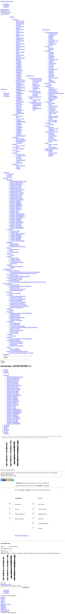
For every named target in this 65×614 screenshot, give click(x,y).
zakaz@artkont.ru (5, 13)
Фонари (15, 153)
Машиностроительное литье (15, 277)
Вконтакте (6, 5)
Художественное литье (35, 78)
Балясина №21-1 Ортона (16, 194)
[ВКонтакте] (2, 480)
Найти (5, 357)
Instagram (6, 6)
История (6, 94)
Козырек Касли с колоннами (20, 142)
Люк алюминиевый (52, 146)
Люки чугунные (53, 144)
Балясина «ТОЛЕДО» (19, 78)
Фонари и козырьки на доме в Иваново (53, 129)
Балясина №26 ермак (15, 187)
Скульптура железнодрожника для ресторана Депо (53, 112)
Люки (47, 143)
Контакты (61, 93)
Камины (47, 83)
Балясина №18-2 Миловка (20, 58)
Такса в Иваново (53, 106)
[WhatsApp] (8, 480)
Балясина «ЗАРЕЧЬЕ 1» (20, 109)
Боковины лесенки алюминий (51, 73)
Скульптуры (48, 101)
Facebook (6, 4)
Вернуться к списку (6, 584)
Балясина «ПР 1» (20, 82)
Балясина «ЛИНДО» (19, 64)
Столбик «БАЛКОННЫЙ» (21, 135)
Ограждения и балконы (51, 131)
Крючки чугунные (51, 38)
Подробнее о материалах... (22, 535)
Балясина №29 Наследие (20, 24)
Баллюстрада (52, 138)
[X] (4, 480)
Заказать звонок (5, 9)
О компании (6, 92)
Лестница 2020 (20, 148)
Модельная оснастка (34, 91)
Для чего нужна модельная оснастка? (36, 94)
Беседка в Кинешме (51, 48)
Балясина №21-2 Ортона (16, 192)
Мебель (15, 144)
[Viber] (6, 480)
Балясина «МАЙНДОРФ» (20, 84)
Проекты (3, 598)
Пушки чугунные (53, 116)
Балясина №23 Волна (16, 191)
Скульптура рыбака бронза (52, 108)
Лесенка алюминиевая (52, 62)
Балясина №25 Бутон (15, 188)
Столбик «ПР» (20, 119)
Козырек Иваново (53, 92)
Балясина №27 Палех (16, 185)
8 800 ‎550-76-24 (5, 11)
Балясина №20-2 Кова (16, 195)
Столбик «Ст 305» (15, 231)
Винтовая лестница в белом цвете (53, 78)
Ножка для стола (20, 145)
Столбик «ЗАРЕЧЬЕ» (19, 126)
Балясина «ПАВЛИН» (19, 98)
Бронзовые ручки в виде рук (53, 41)
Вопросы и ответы (6, 604)
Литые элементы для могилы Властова (53, 35)
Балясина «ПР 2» (20, 80)
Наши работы (46, 29)
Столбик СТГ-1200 (18, 157)
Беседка (18, 151)
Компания (4, 89)
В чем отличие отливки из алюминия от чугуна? (36, 87)
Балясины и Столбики (52, 57)
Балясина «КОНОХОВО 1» (21, 89)
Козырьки (15, 137)
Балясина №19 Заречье (20, 55)
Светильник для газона (16, 266)
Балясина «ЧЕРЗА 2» (19, 72)
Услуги (2, 600)
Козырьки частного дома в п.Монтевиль (53, 89)
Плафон (18, 168)
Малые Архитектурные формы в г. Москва (53, 153)
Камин (50, 84)
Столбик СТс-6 (20, 154)
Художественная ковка (35, 102)
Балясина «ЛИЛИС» (19, 61)
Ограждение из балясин (53, 136)
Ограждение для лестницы (53, 70)
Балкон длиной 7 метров (16, 345)
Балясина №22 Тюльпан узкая (20, 21)
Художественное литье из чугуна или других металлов (37, 82)
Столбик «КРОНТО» (19, 123)
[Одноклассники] (10, 480)
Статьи (2, 602)
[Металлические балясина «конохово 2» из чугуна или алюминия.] (12, 467)
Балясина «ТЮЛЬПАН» (20, 92)
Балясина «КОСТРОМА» (20, 101)
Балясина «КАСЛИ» (19, 106)
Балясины (15, 19)
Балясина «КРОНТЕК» (19, 70)
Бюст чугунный (53, 120)
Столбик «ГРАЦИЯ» (19, 129)
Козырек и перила (53, 93)
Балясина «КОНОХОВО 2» (21, 87)
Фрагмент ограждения (52, 133)
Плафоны (15, 164)
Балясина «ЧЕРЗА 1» (19, 75)
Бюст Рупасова (53, 121)
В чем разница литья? (16, 279)
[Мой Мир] (13, 480)
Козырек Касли (20, 138)
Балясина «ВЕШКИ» (19, 67)
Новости (3, 601)
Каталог (12, 17)
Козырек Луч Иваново (52, 99)
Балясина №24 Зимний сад (20, 38)
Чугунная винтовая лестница (51, 53)
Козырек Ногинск (21, 140)
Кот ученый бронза (52, 104)
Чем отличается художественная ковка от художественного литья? (28, 282)
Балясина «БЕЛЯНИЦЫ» (20, 112)
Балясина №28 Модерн (20, 27)
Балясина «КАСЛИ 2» (19, 104)
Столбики (15, 114)
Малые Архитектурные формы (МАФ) (51, 149)
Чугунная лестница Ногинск (51, 66)
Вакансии (6, 96)
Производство (30, 75)
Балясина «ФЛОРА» (19, 95)
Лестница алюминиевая (52, 81)
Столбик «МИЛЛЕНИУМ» (21, 121)
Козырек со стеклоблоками (53, 95)
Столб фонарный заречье (17, 262)
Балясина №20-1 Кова (16, 196)
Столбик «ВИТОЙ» (19, 132)
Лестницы (15, 147)
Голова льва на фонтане (53, 44)
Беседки (15, 150)
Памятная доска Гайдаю (16, 330)
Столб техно (19, 162)
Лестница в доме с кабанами (53, 60)
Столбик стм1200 (21, 155)
